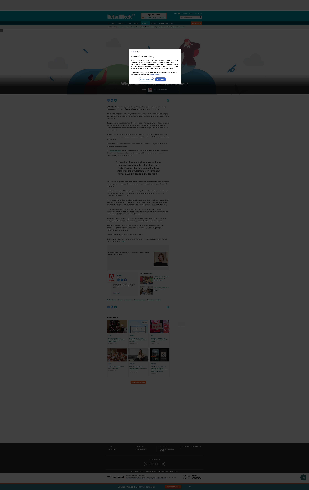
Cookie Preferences (146, 79)
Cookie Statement (155, 74)
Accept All (160, 79)
